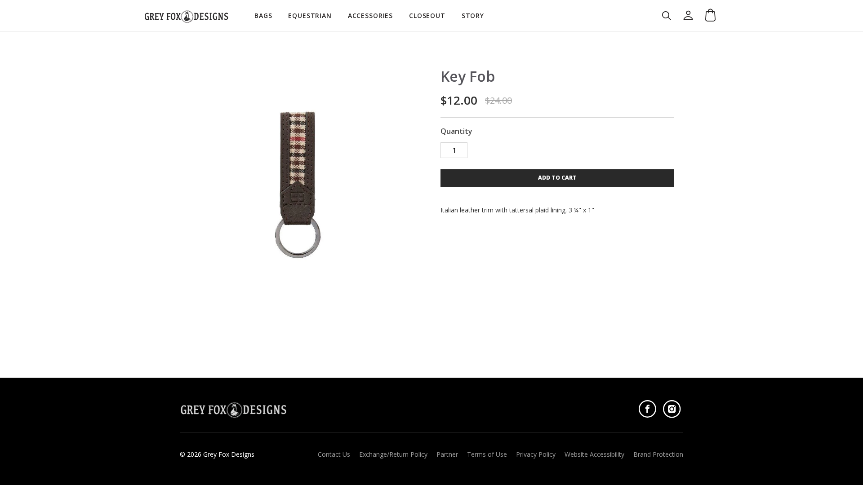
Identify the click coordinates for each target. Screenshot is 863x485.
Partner (447, 454)
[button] (557, 178)
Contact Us (334, 454)
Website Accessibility (594, 454)
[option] (297, 180)
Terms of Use (487, 454)
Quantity (456, 131)
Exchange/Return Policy (393, 454)
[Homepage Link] (186, 16)
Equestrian (309, 15)
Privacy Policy (536, 454)
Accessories (370, 15)
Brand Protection (658, 454)
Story (473, 15)
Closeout (427, 15)
